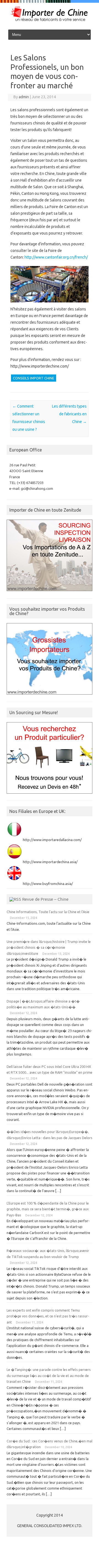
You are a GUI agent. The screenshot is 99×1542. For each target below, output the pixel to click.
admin (24, 97)
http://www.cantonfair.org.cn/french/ (56, 257)
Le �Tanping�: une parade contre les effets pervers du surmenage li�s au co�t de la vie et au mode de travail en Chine (49, 1375)
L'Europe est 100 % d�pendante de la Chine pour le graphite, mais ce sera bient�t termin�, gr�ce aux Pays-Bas (48, 1209)
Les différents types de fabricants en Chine (69, 414)
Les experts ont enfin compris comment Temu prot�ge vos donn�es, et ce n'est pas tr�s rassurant (48, 1316)
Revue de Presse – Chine (45, 899)
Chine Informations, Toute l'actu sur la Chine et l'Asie (48, 912)
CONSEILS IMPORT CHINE (33, 378)
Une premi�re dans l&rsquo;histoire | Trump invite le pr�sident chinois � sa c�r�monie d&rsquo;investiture (49, 947)
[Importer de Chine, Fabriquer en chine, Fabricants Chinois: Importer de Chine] (49, 21)
